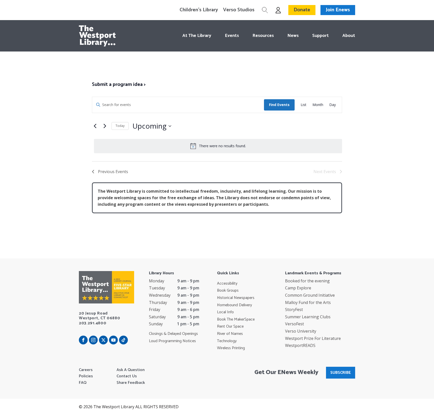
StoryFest (294, 309)
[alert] (218, 146)
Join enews (338, 10)
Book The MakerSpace (236, 319)
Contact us (127, 376)
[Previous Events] (95, 126)
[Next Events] (105, 126)
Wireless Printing (231, 348)
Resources (263, 35)
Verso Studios (238, 10)
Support (320, 35)
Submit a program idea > (119, 84)
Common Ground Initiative (310, 295)
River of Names (230, 334)
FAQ (82, 383)
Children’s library (199, 10)
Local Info (225, 312)
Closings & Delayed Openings (173, 334)
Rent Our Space (230, 326)
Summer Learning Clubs (308, 317)
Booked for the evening (307, 281)
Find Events (279, 104)
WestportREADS (300, 345)
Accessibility (227, 283)
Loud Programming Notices (172, 341)
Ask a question (131, 370)
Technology (227, 341)
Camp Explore (298, 288)
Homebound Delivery (234, 305)
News (293, 35)
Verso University (300, 331)
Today (120, 126)
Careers (86, 370)
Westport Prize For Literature (313, 338)
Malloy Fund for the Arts (308, 302)
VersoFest (294, 324)
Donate (302, 10)
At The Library (196, 35)
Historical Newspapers (235, 298)
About (348, 35)
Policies (86, 376)
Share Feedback (131, 383)
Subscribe (340, 372)
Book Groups (228, 290)
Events (232, 35)
